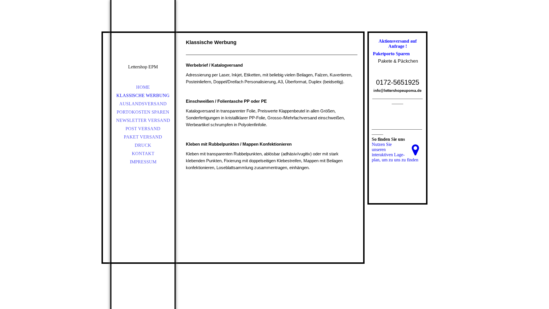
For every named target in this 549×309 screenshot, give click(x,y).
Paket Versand (143, 136)
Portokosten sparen (143, 112)
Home (143, 87)
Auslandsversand (143, 103)
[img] (143, 40)
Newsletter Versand (143, 120)
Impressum (143, 161)
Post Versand (143, 128)
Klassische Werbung (143, 95)
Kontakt (143, 153)
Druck (143, 145)
